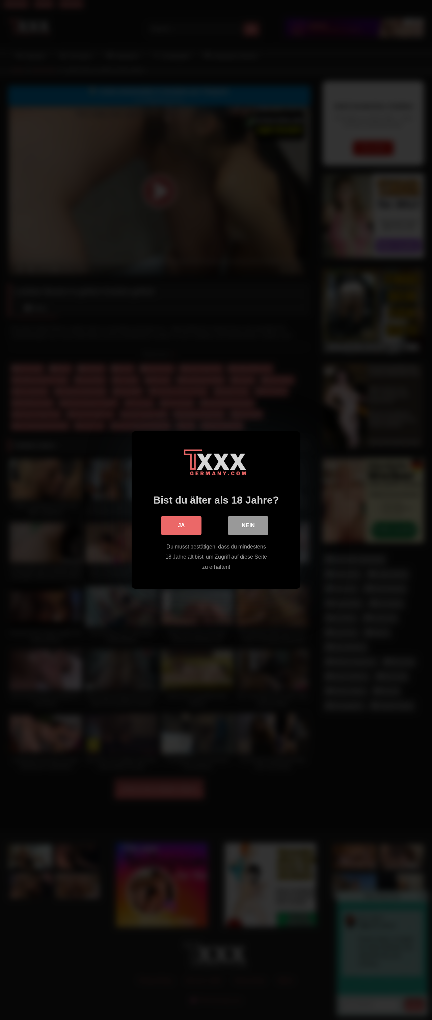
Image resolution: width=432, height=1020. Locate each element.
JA (181, 525)
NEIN (248, 525)
